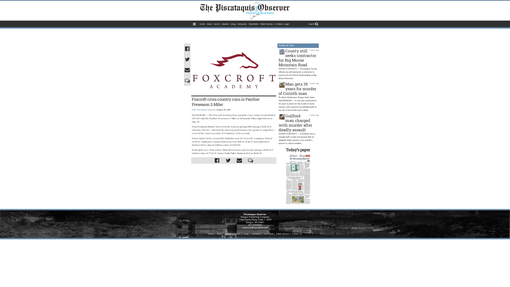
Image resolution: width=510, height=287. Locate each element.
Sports (217, 24)
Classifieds (253, 24)
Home (202, 24)
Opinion (225, 24)
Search (312, 24)
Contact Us (297, 233)
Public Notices (266, 24)
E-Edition (279, 24)
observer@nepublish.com (255, 227)
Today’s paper (298, 149)
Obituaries (242, 24)
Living (233, 24)
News (209, 24)
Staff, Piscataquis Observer (204, 109)
